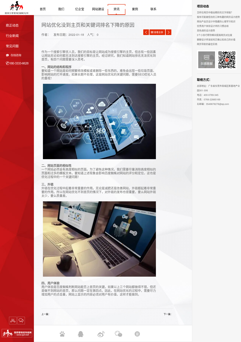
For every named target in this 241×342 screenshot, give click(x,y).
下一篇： (168, 314)
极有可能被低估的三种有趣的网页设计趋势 (218, 16)
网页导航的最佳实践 (207, 44)
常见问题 (12, 46)
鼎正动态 (12, 25)
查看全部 (158, 32)
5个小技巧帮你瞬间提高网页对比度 (214, 35)
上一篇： (46, 314)
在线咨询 (17, 55)
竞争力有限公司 (17, 7)
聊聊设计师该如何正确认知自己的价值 (216, 39)
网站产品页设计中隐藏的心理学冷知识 (216, 21)
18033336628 (17, 63)
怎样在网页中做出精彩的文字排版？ (215, 12)
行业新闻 (12, 35)
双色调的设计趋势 (206, 30)
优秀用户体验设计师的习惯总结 (213, 25)
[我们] (13, 320)
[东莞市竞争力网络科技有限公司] (17, 333)
